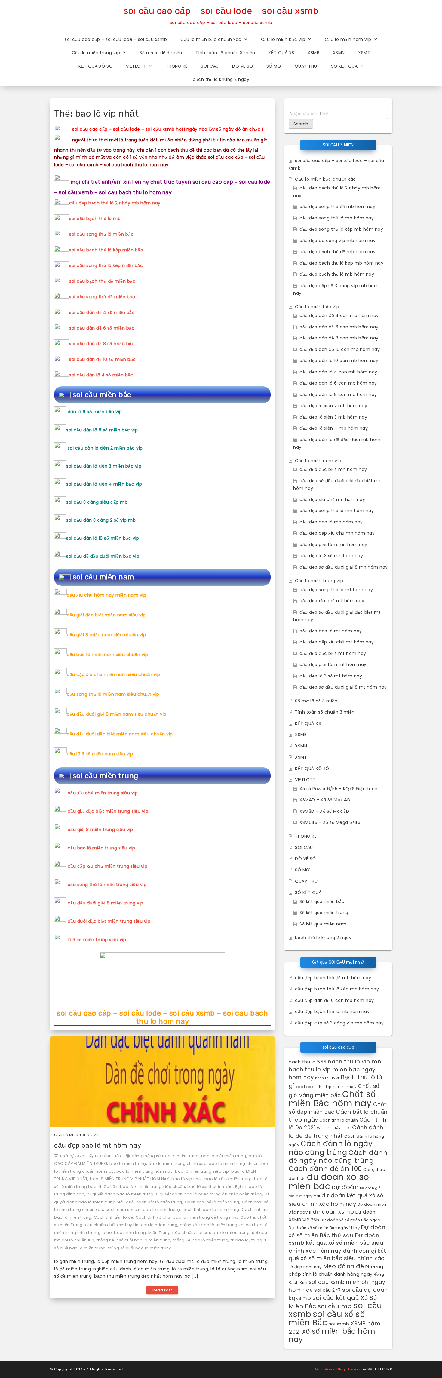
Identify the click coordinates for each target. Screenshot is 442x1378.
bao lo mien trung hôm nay (144, 1171)
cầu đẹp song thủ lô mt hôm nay (336, 590)
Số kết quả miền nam (323, 924)
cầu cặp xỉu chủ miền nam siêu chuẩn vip (113, 674)
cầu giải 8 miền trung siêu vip (100, 830)
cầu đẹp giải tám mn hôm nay (333, 545)
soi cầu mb (335, 1306)
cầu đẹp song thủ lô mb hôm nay (336, 218)
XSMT (364, 53)
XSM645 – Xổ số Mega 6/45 (329, 822)
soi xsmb (339, 1324)
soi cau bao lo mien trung (223, 1232)
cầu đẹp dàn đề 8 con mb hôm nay (339, 338)
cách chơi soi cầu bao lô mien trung (143, 1209)
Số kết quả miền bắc (322, 901)
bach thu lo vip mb (354, 1061)
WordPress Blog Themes (338, 1369)
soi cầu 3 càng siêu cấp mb (96, 502)
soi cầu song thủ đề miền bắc (102, 297)
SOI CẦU (210, 66)
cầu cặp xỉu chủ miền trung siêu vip (108, 866)
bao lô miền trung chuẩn (234, 1163)
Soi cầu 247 (327, 1290)
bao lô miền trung (127, 1163)
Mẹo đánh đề (343, 1266)
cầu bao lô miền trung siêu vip (101, 848)
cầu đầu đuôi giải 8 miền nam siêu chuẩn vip (117, 714)
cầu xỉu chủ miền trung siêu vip (103, 793)
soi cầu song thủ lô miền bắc (101, 234)
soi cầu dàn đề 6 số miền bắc (101, 328)
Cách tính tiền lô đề (113, 1217)
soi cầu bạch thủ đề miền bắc (102, 281)
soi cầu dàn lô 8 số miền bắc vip (102, 430)
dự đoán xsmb (333, 1211)
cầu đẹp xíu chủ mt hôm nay (331, 601)
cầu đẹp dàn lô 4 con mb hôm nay (338, 372)
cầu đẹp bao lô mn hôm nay (331, 522)
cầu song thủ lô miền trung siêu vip (107, 885)
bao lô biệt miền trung (223, 1156)
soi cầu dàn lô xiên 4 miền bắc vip (104, 484)
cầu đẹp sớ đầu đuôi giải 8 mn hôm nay (343, 567)
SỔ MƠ (273, 66)
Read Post (162, 1290)
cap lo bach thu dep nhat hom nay (326, 1087)
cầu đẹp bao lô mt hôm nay (97, 1145)
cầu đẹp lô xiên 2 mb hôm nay (333, 406)
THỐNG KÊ (177, 66)
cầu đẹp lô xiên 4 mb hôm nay (333, 428)
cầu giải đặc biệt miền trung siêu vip (108, 811)
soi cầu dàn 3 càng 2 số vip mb (101, 520)
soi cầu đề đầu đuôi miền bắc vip (102, 556)
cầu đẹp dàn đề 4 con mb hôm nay (339, 315)
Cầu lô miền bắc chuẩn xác (210, 39)
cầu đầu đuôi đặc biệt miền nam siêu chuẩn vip (120, 734)
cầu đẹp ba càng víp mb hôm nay (337, 241)
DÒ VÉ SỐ (242, 66)
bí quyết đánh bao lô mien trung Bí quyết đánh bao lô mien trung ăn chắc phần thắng (174, 1194)
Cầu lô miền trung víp (96, 53)
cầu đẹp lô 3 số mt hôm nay (330, 676)
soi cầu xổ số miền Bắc (327, 1318)
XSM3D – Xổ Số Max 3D (324, 811)
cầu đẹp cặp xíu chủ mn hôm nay (337, 533)
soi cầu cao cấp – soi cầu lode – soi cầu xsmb (221, 10)
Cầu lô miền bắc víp (283, 39)
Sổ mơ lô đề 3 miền (161, 53)
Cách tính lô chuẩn (338, 1120)
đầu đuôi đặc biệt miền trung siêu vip (109, 921)
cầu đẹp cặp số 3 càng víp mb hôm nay (339, 1023)
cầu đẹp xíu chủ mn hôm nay (332, 499)
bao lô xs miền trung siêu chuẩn (152, 1186)
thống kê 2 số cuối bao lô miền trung (133, 1240)
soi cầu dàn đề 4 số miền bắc (102, 312)
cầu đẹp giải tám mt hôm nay (333, 664)
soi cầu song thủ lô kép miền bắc (106, 265)
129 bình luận (108, 1156)
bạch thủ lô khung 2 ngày (221, 79)
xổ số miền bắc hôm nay (332, 1335)
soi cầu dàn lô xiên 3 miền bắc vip (103, 466)
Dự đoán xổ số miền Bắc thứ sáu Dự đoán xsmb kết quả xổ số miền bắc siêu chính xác (337, 1238)
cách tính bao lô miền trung (210, 1209)
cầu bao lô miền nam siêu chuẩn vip (107, 655)
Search (300, 124)
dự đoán (345, 1187)
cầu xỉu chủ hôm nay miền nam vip (106, 595)
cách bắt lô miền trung (159, 1202)
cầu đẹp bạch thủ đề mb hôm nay (337, 252)
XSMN (339, 53)
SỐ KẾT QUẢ (344, 66)
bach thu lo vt (327, 1078)
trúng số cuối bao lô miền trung (140, 1248)
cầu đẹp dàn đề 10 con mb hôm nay (339, 349)
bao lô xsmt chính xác (210, 1186)
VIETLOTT (136, 66)
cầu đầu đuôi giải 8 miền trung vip (105, 903)
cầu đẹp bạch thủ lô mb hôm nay (336, 274)
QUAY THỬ (306, 66)
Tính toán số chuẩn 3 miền (225, 53)
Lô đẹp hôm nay (305, 1267)
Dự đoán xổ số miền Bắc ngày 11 (352, 1220)
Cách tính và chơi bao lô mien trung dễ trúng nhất (187, 1217)
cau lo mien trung (159, 1225)
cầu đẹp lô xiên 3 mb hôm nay (333, 417)
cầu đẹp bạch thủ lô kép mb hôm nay (341, 263)
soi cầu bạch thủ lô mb (95, 219)
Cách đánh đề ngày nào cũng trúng (338, 1156)
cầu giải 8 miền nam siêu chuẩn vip (106, 635)
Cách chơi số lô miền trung (212, 1202)
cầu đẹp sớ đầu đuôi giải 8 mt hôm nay (343, 687)
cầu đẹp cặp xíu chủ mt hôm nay (336, 642)
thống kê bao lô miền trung (200, 1240)
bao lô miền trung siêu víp (202, 1171)
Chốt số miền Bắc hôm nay (332, 1098)
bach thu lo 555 (308, 1062)
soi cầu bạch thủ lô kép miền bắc (106, 250)
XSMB (313, 53)
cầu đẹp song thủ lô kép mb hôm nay (341, 229)
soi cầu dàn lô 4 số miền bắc (101, 375)
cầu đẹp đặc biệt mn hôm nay (333, 469)
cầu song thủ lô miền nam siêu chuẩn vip (113, 694)
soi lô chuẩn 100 (78, 1240)
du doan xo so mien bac (329, 1181)
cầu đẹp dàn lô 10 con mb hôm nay (338, 361)
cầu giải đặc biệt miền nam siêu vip (106, 615)
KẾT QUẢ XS (281, 53)
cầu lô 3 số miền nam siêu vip (100, 754)
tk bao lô (240, 1240)
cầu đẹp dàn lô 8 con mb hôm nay (338, 394)
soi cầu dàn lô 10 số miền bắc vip (102, 538)
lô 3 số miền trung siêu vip (97, 940)
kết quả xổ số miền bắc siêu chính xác (337, 1254)
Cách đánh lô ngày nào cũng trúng (331, 1148)
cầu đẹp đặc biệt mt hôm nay (332, 653)
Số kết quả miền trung (323, 913)
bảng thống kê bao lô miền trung (165, 1156)
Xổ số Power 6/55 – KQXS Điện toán (338, 789)
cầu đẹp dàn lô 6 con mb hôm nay (338, 383)
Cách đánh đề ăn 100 (325, 1168)
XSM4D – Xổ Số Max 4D (324, 800)
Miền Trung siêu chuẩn (171, 1232)
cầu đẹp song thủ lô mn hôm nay (336, 511)
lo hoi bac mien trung (124, 1232)
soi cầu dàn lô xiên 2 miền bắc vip (105, 448)
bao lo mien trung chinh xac (178, 1163)
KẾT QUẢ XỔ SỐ (95, 66)
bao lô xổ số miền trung (228, 1179)
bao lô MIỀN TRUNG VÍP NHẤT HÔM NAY (129, 1179)
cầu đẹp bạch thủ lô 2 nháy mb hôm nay (115, 203)
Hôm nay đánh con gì (346, 1250)
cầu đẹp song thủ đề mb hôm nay (337, 207)
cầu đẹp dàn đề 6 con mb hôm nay (339, 327)
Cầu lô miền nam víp (348, 39)
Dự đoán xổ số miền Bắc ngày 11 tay (324, 1228)
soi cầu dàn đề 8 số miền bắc (101, 344)
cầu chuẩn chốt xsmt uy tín (112, 1225)
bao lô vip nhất (186, 1179)
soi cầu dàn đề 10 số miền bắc (102, 359)
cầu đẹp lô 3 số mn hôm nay (331, 556)
